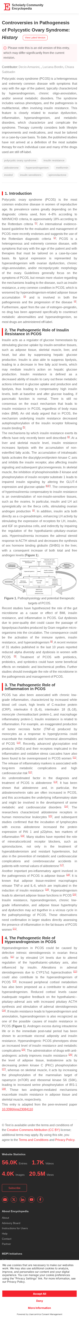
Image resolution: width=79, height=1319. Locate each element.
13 (55, 782)
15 (50, 816)
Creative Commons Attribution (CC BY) (33, 1130)
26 (70, 1054)
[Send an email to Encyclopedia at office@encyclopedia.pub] (5, 1200)
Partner (6, 1243)
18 (68, 875)
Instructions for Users (15, 1228)
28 (3, 1089)
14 (66, 806)
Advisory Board (11, 1223)
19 (47, 889)
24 (3, 1010)
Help (4, 1233)
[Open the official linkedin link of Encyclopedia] (23, 1200)
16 (22, 836)
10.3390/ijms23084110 (17, 1109)
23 (14, 981)
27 (3, 1069)
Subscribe (14, 1187)
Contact (6, 1238)
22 (75, 971)
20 (74, 894)
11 (74, 757)
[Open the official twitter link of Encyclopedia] (14, 1200)
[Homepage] (7, 7)
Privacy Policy (64, 1139)
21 (14, 928)
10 (18, 742)
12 (30, 772)
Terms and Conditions (34, 1139)
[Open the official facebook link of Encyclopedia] (40, 1200)
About (5, 1217)
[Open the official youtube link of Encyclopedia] (31, 1200)
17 (61, 865)
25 (23, 1049)
